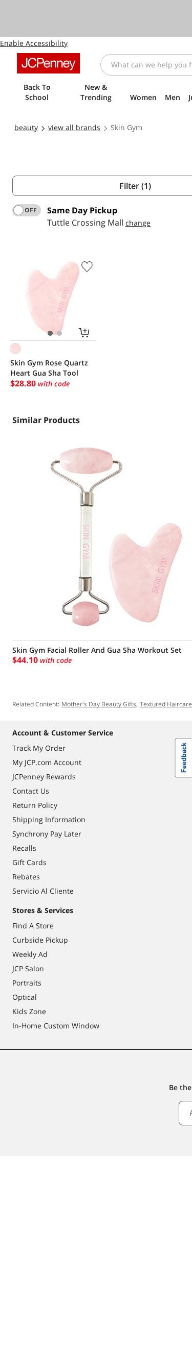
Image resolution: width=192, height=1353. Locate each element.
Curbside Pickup (40, 940)
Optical (24, 997)
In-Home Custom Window (55, 1025)
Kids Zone (29, 1011)
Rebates (26, 876)
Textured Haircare (166, 704)
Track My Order (39, 748)
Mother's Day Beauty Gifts (98, 704)
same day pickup (82, 210)
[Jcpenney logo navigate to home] (48, 63)
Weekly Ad (30, 954)
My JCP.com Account (46, 762)
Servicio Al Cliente (43, 891)
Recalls (24, 848)
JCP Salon (28, 968)
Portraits (26, 983)
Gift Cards (29, 862)
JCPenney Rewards (44, 776)
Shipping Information (49, 819)
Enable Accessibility (34, 43)
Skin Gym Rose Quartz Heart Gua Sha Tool (49, 368)
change (138, 223)
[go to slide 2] (59, 333)
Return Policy (34, 805)
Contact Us (30, 791)
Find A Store (33, 925)
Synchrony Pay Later (46, 834)
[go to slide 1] (50, 333)
